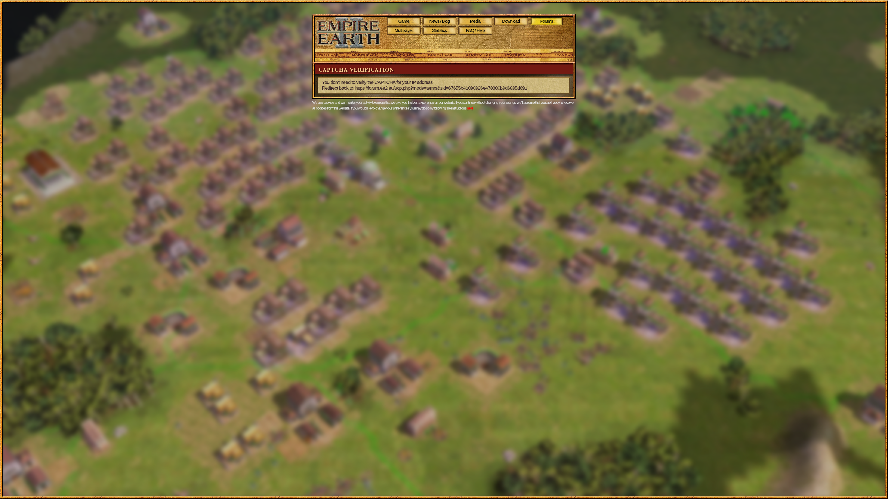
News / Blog (439, 21)
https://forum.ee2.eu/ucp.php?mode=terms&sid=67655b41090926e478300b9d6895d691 (441, 88)
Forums (546, 21)
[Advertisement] (476, 42)
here (470, 108)
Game (403, 21)
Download (511, 21)
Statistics (439, 30)
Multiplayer (404, 30)
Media (475, 21)
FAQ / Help (475, 30)
